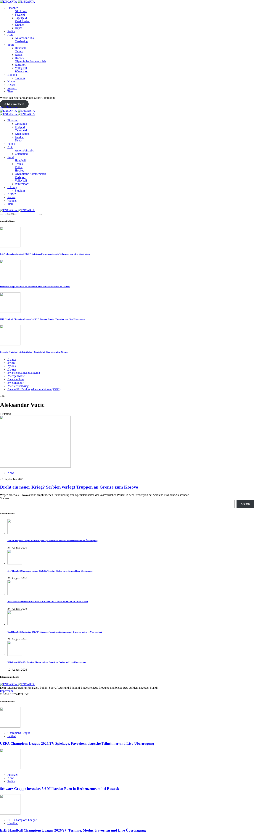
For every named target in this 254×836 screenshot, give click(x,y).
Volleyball (21, 68)
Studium (20, 78)
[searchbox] (21, 214)
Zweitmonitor (15, 382)
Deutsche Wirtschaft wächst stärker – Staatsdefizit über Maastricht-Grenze (34, 352)
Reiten (18, 54)
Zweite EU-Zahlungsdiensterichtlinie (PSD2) (33, 389)
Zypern (11, 359)
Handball (20, 48)
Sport (10, 44)
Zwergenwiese (16, 376)
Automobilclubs (24, 38)
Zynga (11, 362)
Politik (11, 31)
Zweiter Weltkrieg (18, 386)
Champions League (18, 732)
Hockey (19, 58)
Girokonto (21, 11)
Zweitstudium (15, 379)
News (10, 472)
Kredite (19, 24)
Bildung (12, 74)
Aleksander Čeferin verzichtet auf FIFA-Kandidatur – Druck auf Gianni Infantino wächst (47, 601)
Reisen (11, 84)
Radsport (20, 64)
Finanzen (12, 7)
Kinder (11, 81)
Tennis (19, 51)
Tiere (10, 91)
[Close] (40, 214)
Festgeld (20, 14)
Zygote (11, 369)
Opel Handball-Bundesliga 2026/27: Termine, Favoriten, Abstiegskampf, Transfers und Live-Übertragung (54, 632)
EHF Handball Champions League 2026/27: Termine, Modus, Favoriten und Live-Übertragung (42, 319)
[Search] (1, 214)
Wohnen (12, 88)
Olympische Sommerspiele (30, 61)
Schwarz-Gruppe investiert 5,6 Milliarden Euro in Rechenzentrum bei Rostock (35, 286)
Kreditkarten (22, 21)
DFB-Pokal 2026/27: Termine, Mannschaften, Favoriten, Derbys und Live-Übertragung (46, 662)
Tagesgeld (21, 17)
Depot (18, 28)
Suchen (4, 498)
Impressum (6, 691)
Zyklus (11, 366)
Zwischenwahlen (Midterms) (24, 372)
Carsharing (21, 41)
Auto (10, 34)
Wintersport (21, 71)
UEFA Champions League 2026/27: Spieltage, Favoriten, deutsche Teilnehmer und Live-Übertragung (45, 254)
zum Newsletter (9, 107)
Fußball (11, 736)
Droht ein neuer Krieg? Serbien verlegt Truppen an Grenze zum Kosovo (69, 487)
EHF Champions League (22, 820)
